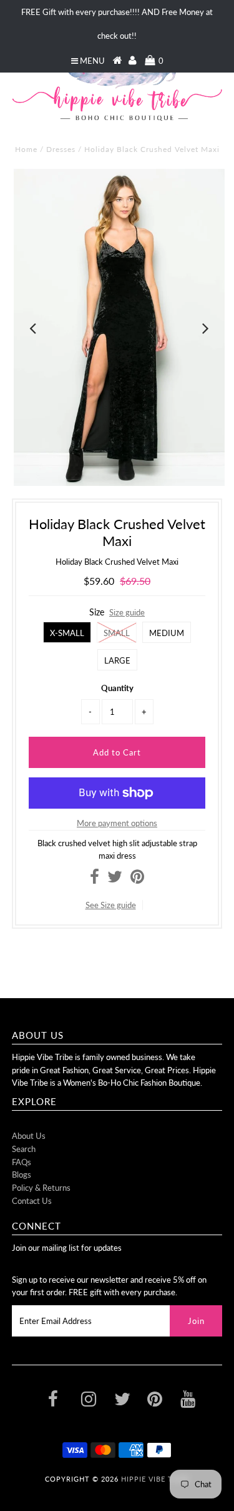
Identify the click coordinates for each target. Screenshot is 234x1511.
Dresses (61, 149)
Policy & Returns (41, 1188)
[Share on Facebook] (94, 879)
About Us (29, 1136)
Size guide (127, 612)
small (117, 633)
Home (26, 149)
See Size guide (110, 905)
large (117, 660)
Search (24, 1149)
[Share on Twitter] (114, 879)
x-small (67, 633)
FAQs (21, 1162)
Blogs (21, 1175)
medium (166, 633)
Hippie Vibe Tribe (155, 1479)
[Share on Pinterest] (137, 879)
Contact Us (32, 1201)
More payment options (117, 823)
